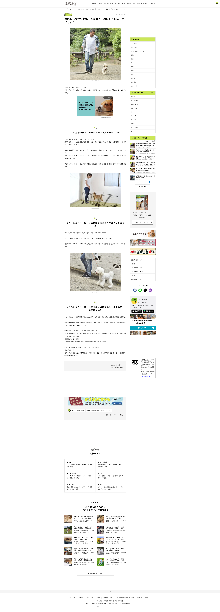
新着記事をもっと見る (95, 573)
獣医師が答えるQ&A (136, 260)
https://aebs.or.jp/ (145, 376)
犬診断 (133, 275)
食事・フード (134, 104)
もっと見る (142, 186)
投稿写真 (129, 3)
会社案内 (99, 600)
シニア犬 (108, 410)
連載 (132, 55)
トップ (66, 9)
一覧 (152, 92)
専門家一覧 (139, 597)
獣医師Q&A (139, 3)
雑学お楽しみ (95, 3)
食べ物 (123, 3)
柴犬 (132, 131)
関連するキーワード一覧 (114, 415)
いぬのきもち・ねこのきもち (76, 597)
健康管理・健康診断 (91, 9)
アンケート (134, 86)
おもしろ (133, 116)
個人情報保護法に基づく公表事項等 (113, 600)
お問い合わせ (148, 597)
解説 (102, 410)
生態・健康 (106, 3)
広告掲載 (98, 597)
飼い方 (111, 3)
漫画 (132, 59)
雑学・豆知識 (134, 127)
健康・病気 (81, 9)
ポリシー (112, 597)
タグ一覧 (153, 3)
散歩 (73, 410)
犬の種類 (133, 82)
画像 (132, 70)
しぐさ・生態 (134, 100)
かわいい (133, 112)
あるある (133, 120)
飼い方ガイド (146, 3)
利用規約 (105, 597)
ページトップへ (110, 591)
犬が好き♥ (134, 47)
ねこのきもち (89, 597)
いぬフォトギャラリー (137, 271)
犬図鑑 (133, 3)
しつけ (100, 3)
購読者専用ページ (136, 279)
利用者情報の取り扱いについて (125, 597)
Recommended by (144, 181)
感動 (132, 123)
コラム (133, 63)
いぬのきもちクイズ (136, 268)
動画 (132, 66)
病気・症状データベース (137, 51)
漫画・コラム (118, 3)
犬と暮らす (73, 9)
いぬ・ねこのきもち (95, 80)
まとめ (133, 78)
